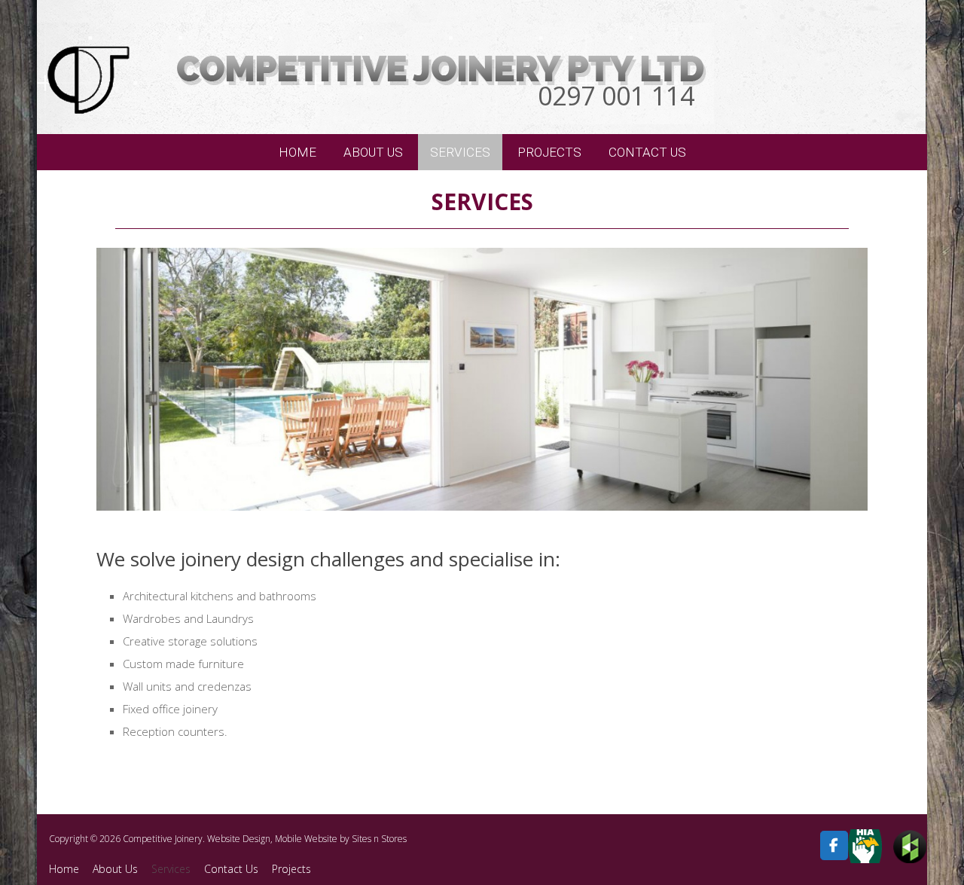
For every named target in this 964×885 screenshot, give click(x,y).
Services (460, 152)
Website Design (238, 838)
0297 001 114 (616, 95)
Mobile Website (306, 838)
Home (297, 152)
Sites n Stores (379, 838)
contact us (647, 152)
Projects (291, 869)
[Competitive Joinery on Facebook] (834, 845)
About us (373, 152)
